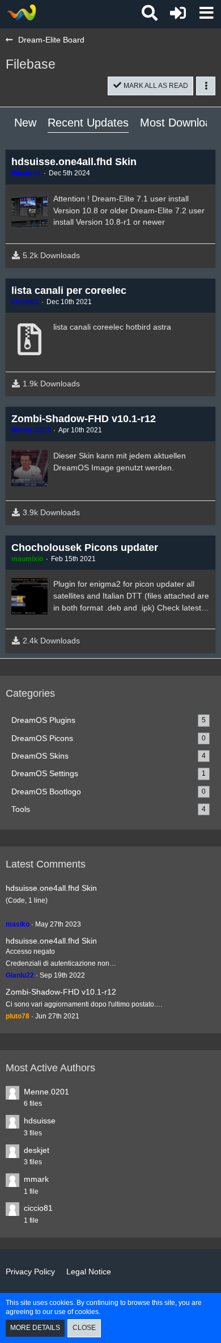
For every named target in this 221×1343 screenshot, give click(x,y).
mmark (36, 1179)
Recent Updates (88, 122)
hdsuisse (40, 1120)
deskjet (36, 1150)
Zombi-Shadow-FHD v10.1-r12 (61, 991)
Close (84, 1328)
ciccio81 (38, 1208)
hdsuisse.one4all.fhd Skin (51, 887)
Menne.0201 (46, 1091)
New (25, 122)
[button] (206, 13)
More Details (35, 1328)
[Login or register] (178, 13)
